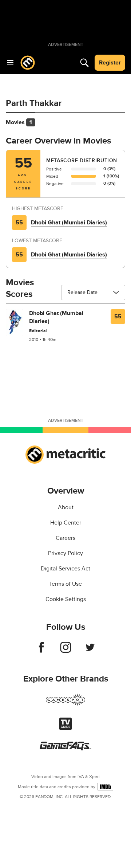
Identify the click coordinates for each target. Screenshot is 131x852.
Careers (65, 538)
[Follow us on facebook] (41, 651)
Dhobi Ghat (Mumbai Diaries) (69, 222)
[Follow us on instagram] (65, 651)
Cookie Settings (65, 599)
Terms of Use (65, 584)
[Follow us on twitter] (90, 651)
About (66, 507)
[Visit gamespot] (65, 704)
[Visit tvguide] (65, 728)
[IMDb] (105, 786)
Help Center (65, 522)
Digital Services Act (65, 568)
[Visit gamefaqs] (65, 748)
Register (110, 62)
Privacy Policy (65, 553)
